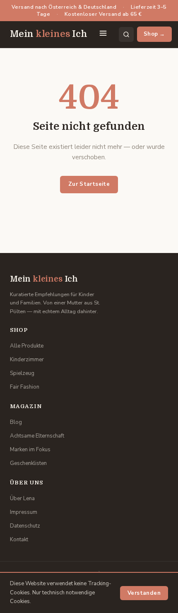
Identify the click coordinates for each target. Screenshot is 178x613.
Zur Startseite (89, 184)
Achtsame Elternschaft (37, 436)
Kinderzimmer (27, 359)
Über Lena (22, 498)
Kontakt (19, 539)
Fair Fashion (24, 387)
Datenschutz (25, 526)
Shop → (154, 34)
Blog (16, 422)
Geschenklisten (28, 463)
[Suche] (126, 34)
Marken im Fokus (30, 449)
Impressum (23, 512)
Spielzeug (22, 373)
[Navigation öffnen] (103, 34)
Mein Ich (48, 34)
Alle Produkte (26, 346)
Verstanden (144, 593)
